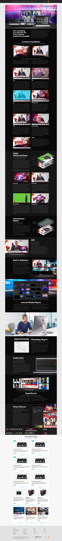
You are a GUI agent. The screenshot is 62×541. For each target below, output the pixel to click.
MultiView (24, 532)
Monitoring (24, 530)
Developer (24, 1)
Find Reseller (46, 6)
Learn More (19, 522)
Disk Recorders (14, 532)
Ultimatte (14, 531)
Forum (36, 1)
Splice (33, 1)
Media (30, 1)
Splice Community (35, 533)
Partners (44, 530)
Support (21, 1)
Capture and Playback (15, 533)
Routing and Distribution (25, 533)
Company (27, 1)
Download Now (31, 522)
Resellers (17, 1)
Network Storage (24, 531)
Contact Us (35, 530)
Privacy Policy (45, 532)
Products (14, 1)
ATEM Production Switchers (15, 530)
